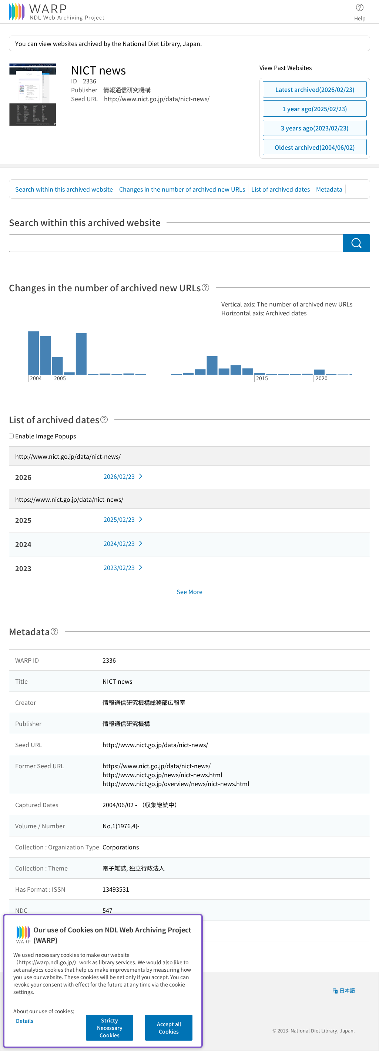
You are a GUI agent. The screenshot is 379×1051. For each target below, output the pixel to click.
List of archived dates (280, 189)
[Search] (356, 243)
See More (189, 591)
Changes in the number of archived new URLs (182, 189)
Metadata (329, 189)
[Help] (205, 287)
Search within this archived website (64, 189)
